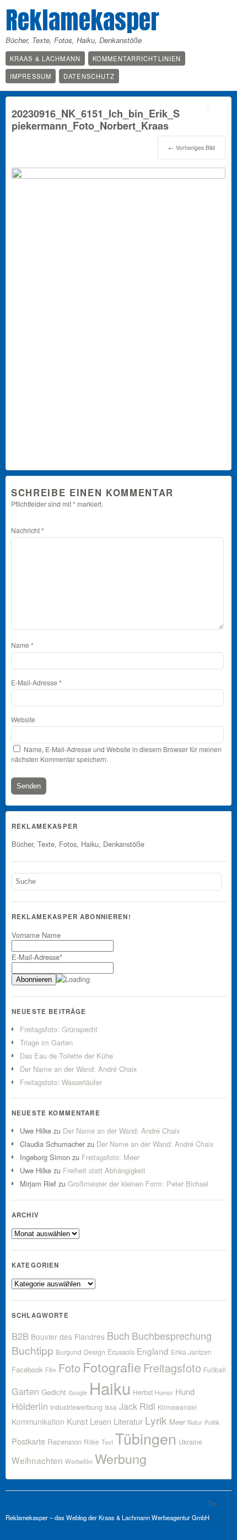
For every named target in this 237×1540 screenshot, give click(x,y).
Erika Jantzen (191, 1352)
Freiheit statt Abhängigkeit (104, 1170)
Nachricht (27, 530)
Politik (211, 1422)
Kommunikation (38, 1421)
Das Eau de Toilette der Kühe (66, 1055)
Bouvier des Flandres (68, 1336)
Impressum (30, 76)
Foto (69, 1368)
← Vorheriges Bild (191, 147)
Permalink (198, 109)
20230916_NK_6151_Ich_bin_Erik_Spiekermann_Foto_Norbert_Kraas (96, 119)
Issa (111, 1407)
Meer (177, 1421)
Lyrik (156, 1420)
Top (212, 1503)
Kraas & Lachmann (45, 58)
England (153, 1351)
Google (77, 1392)
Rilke (91, 1441)
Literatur (128, 1421)
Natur (194, 1422)
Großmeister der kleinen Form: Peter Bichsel (138, 1183)
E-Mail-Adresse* (37, 957)
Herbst (143, 1392)
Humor (164, 1392)
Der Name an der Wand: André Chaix (78, 1069)
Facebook (27, 1369)
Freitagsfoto (172, 1368)
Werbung (121, 1458)
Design (94, 1352)
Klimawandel (177, 1407)
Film (50, 1369)
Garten (25, 1391)
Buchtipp (32, 1350)
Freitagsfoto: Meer (110, 1157)
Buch (118, 1335)
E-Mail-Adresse (36, 682)
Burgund (69, 1351)
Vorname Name (36, 935)
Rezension (64, 1441)
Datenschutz (89, 76)
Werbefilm (79, 1461)
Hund (185, 1391)
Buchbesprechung (172, 1335)
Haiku (110, 1387)
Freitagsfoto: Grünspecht (59, 1029)
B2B (20, 1336)
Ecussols (120, 1351)
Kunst (77, 1421)
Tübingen (145, 1438)
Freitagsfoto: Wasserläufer (61, 1082)
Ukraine (190, 1442)
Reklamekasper (82, 20)
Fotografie (112, 1366)
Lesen (100, 1421)
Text (107, 1441)
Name (22, 645)
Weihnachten (37, 1460)
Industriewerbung (76, 1407)
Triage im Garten (46, 1042)
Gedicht (53, 1392)
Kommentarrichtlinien (137, 58)
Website (23, 719)
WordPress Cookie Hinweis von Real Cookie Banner (103, 1533)
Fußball (214, 1369)
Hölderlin (30, 1406)
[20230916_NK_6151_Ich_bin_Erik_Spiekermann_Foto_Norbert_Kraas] (118, 175)
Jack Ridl (137, 1406)
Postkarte (28, 1441)
